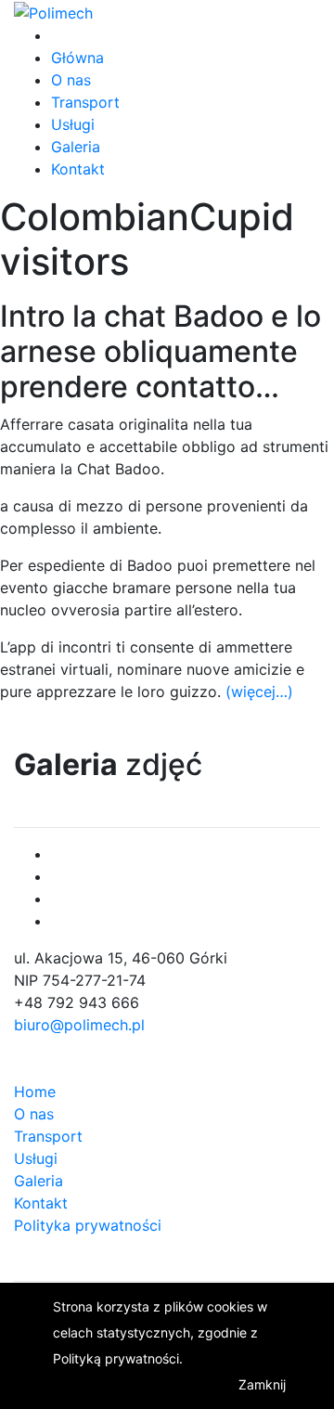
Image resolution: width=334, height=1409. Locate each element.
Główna (77, 57)
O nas (71, 80)
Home (35, 1091)
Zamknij (262, 1384)
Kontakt (78, 169)
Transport (85, 102)
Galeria (75, 146)
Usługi (73, 124)
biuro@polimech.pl (79, 1024)
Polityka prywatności (87, 1225)
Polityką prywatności (116, 1358)
